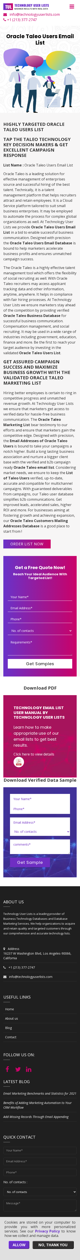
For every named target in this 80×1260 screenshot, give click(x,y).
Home (9, 1009)
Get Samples (40, 664)
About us (11, 1018)
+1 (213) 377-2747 (21, 19)
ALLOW (19, 1244)
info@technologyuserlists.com (35, 14)
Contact (10, 1037)
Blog (8, 1028)
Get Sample (30, 862)
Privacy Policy (47, 1231)
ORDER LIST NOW (27, 544)
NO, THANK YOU (53, 1244)
